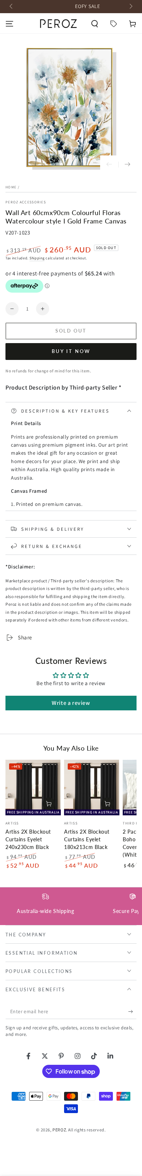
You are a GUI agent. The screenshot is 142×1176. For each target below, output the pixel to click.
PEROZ (59, 1129)
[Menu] (9, 24)
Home (10, 187)
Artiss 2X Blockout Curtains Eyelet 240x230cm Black (28, 839)
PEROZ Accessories (25, 202)
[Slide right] (130, 6)
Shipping (37, 258)
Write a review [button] (71, 703)
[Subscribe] (132, 1012)
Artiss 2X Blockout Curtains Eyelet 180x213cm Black (87, 839)
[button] (94, 24)
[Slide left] (11, 6)
